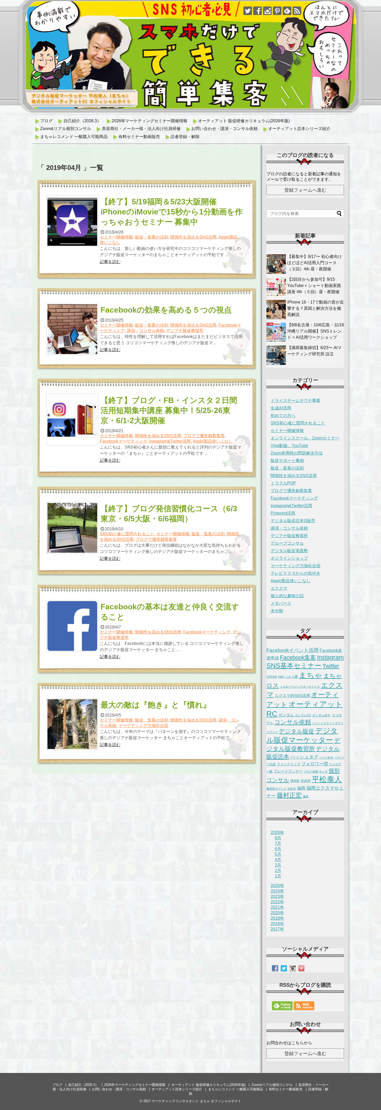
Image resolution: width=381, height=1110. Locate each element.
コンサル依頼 (292, 722)
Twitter (330, 666)
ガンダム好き (321, 715)
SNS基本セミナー (293, 665)
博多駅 (295, 781)
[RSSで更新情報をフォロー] (297, 10)
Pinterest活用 (283, 513)
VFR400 (271, 676)
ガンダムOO (303, 715)
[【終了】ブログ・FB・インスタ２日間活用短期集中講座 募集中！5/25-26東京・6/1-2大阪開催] (73, 419)
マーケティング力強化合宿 (143, 725)
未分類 (277, 611)
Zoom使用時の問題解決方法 (297, 453)
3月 (278, 865)
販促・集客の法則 (151, 237)
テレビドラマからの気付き (295, 573)
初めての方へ (283, 415)
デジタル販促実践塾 (289, 551)
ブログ (46, 121)
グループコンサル (287, 543)
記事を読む (110, 262)
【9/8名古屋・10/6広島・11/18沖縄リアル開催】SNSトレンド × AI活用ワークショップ (315, 331)
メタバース (281, 603)
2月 (278, 870)
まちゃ (310, 675)
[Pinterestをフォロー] (277, 10)
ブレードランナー (288, 771)
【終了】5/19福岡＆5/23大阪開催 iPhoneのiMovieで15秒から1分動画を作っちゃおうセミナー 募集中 (172, 211)
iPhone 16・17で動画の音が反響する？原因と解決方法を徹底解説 (315, 308)
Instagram (330, 657)
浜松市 (291, 788)
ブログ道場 (311, 771)
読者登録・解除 (185, 136)
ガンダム (286, 715)
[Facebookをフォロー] (257, 10)
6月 (278, 849)
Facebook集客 (298, 657)
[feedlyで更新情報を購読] (287, 10)
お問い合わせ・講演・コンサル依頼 (224, 128)
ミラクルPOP (283, 483)
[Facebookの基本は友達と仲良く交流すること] (73, 626)
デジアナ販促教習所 (184, 330)
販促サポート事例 (287, 460)
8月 (278, 838)
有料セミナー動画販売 (139, 136)
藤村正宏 (289, 795)
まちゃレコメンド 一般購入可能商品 (74, 136)
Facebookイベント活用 (292, 650)
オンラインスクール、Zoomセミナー (305, 438)
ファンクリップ (288, 764)
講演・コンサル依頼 (145, 330)
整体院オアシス (276, 788)
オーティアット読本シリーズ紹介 (299, 128)
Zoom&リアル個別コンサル (65, 128)
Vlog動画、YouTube (289, 445)
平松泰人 (327, 779)
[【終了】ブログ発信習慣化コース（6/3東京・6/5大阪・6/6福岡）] (73, 528)
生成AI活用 (281, 408)
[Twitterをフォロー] (247, 10)
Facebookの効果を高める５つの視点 (166, 310)
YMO (281, 676)
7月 (278, 843)
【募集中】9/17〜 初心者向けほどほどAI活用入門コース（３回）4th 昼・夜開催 (314, 262)
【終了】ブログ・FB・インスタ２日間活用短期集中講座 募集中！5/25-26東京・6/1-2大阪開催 (169, 410)
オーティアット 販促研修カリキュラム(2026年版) (244, 121)
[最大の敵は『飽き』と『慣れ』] (73, 724)
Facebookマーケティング (123, 441)
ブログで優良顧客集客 (204, 436)
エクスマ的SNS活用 (292, 696)
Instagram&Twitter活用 (170, 441)
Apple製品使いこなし (213, 441)
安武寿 (306, 781)
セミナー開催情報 (116, 237)
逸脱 (305, 796)
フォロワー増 (314, 763)
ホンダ (323, 771)
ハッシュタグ (304, 757)
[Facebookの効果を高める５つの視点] (73, 329)
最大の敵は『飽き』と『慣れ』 (156, 705)
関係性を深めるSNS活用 (193, 237)
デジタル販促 (296, 731)
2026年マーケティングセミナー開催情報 (149, 121)
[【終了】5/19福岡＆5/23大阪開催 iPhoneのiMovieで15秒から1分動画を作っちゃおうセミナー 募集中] (73, 221)
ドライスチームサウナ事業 (295, 400)
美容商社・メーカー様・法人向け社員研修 (141, 128)
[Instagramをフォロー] (267, 10)
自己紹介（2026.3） (82, 121)
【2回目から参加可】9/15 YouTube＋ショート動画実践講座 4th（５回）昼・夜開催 (314, 285)
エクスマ (279, 588)
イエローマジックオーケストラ (300, 686)
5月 (278, 854)
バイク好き (326, 757)
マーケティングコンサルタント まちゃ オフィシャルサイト (196, 1101)
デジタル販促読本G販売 (293, 520)
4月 (278, 859)
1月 (278, 876)
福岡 (301, 788)
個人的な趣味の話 (287, 596)
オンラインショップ (289, 558)
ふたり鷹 (291, 677)
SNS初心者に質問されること (127, 534)
